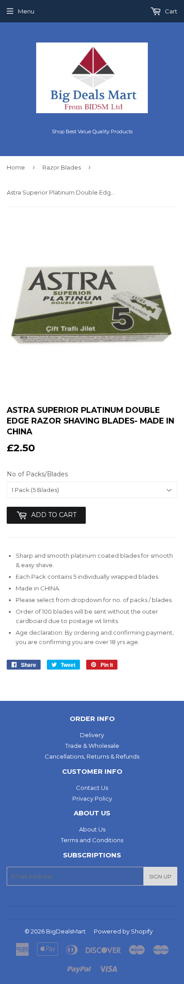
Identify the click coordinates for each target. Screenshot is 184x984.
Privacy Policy (92, 798)
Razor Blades (61, 167)
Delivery (92, 734)
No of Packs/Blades (37, 474)
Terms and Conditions (92, 840)
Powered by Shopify (123, 931)
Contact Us (92, 787)
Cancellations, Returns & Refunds (92, 756)
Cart (170, 11)
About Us (92, 829)
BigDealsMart (66, 931)
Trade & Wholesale (92, 745)
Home (16, 167)
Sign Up (160, 876)
